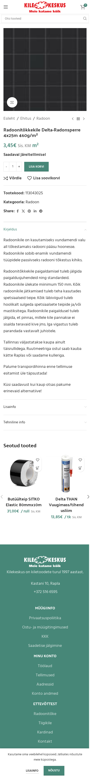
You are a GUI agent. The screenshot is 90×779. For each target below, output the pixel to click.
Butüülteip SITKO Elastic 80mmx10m (24, 501)
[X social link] (23, 211)
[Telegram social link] (41, 211)
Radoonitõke (45, 714)
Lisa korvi (36, 166)
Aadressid (45, 684)
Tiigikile (45, 723)
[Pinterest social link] (29, 211)
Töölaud (45, 666)
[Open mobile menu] (5, 7)
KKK (45, 636)
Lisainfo (32, 770)
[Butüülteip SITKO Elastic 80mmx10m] (23, 473)
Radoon (43, 119)
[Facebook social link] (17, 211)
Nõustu (54, 770)
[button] (37, 468)
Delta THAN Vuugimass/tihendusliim (66, 504)
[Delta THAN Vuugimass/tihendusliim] (66, 473)
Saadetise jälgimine (45, 645)
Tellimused (45, 675)
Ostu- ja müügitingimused (45, 627)
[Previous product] (72, 119)
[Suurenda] (12, 102)
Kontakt (45, 741)
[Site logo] (45, 7)
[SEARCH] (85, 19)
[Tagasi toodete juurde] (78, 119)
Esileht (9, 119)
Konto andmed (45, 693)
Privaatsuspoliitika (45, 618)
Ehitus (25, 119)
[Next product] (84, 119)
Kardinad (45, 732)
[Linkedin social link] (35, 211)
